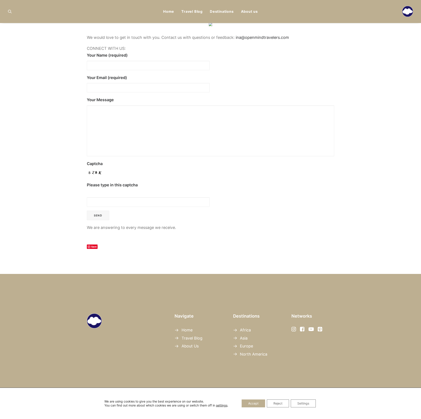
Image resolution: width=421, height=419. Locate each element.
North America (253, 354)
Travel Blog (192, 11)
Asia (244, 338)
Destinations (222, 11)
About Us (190, 346)
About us (249, 11)
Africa (245, 330)
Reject (277, 403)
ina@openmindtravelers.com (262, 37)
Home (168, 11)
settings (221, 405)
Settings (303, 403)
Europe (246, 346)
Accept (253, 403)
